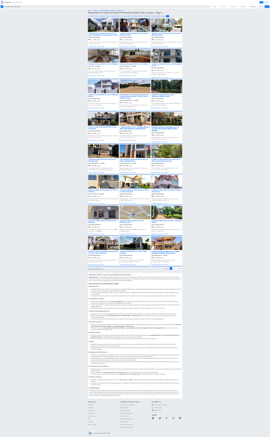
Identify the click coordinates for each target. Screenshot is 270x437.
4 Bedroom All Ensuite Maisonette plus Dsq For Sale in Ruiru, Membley (103, 252)
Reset (267, 6)
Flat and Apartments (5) (126, 419)
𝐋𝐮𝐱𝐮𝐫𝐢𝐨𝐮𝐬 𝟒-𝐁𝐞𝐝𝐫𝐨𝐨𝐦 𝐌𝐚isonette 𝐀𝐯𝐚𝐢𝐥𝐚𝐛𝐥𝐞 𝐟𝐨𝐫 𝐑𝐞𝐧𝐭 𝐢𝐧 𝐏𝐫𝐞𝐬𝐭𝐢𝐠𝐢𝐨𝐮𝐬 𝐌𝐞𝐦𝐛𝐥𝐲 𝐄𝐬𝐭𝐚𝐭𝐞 (166, 252)
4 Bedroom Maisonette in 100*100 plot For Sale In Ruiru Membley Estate (166, 160)
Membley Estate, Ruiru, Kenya (96, 46)
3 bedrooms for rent (126, 16)
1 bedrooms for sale (104, 16)
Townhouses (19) (124, 416)
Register (267, 2)
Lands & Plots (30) (124, 410)
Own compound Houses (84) (127, 405)
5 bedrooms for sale (159, 16)
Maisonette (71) (124, 407)
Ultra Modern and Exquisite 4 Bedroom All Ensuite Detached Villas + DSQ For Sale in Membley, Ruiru (134, 96)
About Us (90, 405)
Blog (21, 2)
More (167, 16)
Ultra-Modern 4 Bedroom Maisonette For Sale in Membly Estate (134, 160)
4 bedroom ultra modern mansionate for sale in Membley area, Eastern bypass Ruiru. (103, 34)
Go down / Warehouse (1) (126, 424)
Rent (17, 2)
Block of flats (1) (124, 422)
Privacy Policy (91, 410)
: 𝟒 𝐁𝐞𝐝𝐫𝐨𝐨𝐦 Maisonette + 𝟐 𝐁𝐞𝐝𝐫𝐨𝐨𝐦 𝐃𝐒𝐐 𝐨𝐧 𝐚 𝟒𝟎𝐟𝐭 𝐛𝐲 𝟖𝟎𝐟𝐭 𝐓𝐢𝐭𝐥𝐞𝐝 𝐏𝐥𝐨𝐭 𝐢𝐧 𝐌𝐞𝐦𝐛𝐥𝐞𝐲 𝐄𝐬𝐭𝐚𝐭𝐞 (135, 128)
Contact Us (91, 407)
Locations (90, 422)
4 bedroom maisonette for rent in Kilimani (134, 64)
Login (261, 2)
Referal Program (92, 416)
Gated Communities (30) (126, 413)
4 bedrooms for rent (148, 16)
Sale (14, 2)
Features (261, 6)
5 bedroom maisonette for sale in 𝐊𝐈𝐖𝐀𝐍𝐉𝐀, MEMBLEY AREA (163, 95)
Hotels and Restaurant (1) (126, 427)
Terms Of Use (91, 413)
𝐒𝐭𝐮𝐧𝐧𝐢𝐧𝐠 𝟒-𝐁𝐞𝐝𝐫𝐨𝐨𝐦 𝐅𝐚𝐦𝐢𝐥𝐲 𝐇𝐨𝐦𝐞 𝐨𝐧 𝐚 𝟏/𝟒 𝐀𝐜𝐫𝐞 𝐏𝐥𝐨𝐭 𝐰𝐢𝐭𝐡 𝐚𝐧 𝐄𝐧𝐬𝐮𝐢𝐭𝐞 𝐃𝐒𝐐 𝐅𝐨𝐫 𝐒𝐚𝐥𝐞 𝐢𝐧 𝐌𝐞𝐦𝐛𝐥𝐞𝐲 (165, 128)
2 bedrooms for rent (115, 16)
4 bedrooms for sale (137, 16)
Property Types (92, 424)
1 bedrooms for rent (93, 16)
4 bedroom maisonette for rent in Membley (103, 64)
